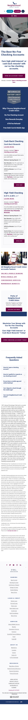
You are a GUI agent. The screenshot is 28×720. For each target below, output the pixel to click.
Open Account (14, 580)
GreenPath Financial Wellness (14, 634)
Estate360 (14, 639)
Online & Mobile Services (14, 624)
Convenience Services (14, 629)
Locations (14, 650)
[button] (14, 368)
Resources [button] (14, 663)
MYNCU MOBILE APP (9, 277)
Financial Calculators (14, 671)
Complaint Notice (14, 683)
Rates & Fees (14, 592)
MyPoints (10, 177)
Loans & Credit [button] (14, 598)
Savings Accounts (14, 587)
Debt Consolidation (14, 613)
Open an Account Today (14, 75)
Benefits (14, 627)
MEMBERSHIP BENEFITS (10, 283)
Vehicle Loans (14, 601)
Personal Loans (13, 603)
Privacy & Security (14, 673)
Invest (14, 636)
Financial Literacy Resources (14, 668)
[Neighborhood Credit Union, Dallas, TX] (14, 5)
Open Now (20, 185)
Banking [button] (14, 577)
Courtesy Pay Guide (12, 530)
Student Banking (14, 590)
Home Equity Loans (14, 608)
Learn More (9, 147)
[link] (14, 570)
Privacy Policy (14, 681)
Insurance (14, 631)
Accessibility (14, 685)
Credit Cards (14, 611)
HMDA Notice (14, 679)
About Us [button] (14, 645)
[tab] (14, 368)
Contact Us (14, 655)
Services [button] (14, 621)
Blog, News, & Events (14, 666)
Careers (14, 652)
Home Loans (14, 606)
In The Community (14, 657)
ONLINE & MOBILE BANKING (12, 273)
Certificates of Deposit (14, 585)
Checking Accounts (14, 582)
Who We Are (14, 647)
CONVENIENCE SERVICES (11, 280)
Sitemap (14, 687)
